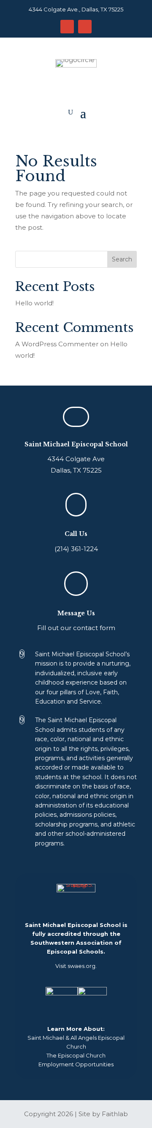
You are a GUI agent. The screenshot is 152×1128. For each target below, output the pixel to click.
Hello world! (34, 303)
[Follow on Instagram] (67, 26)
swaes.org (81, 965)
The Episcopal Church (76, 1055)
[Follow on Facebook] (85, 26)
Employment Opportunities (76, 1064)
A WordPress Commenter (56, 344)
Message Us (76, 613)
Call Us (76, 534)
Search (122, 259)
